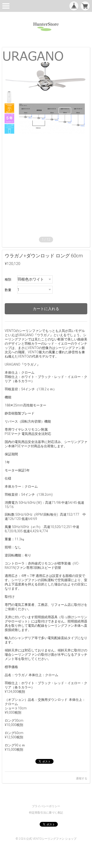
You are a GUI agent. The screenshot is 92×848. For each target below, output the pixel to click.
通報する (81, 778)
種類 (8, 279)
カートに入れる (46, 308)
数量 (8, 290)
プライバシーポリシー (46, 806)
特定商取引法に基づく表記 (46, 812)
